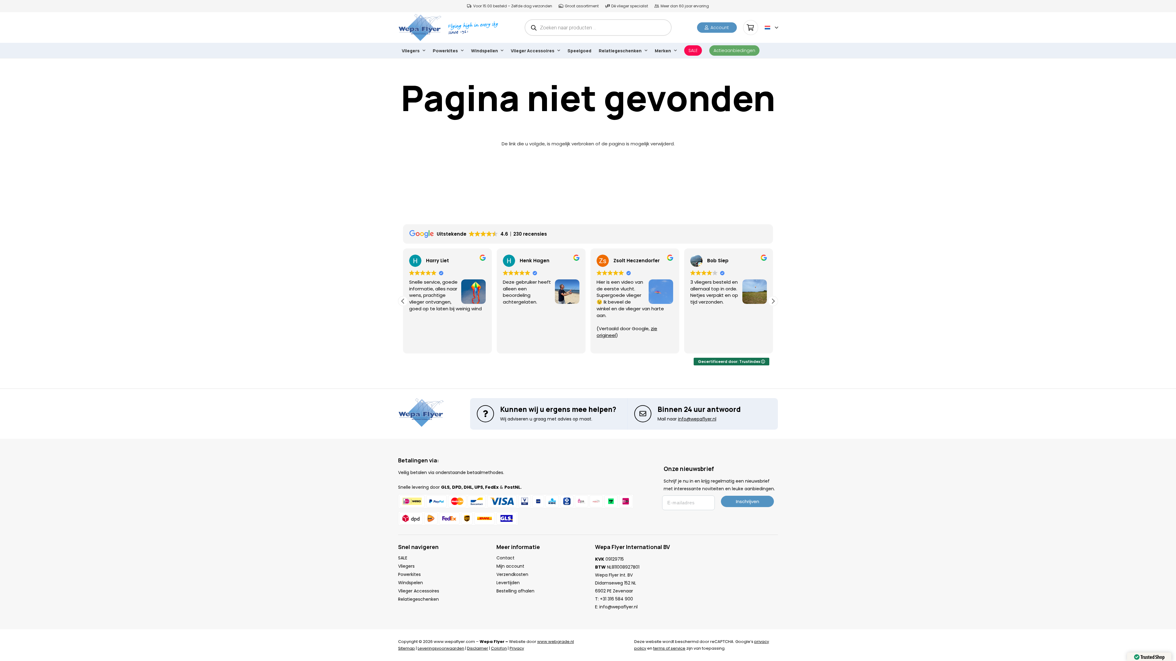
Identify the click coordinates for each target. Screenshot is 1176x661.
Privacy (517, 648)
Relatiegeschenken (418, 599)
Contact (505, 558)
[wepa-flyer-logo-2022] (420, 27)
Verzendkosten (512, 574)
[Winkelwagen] (751, 28)
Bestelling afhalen (515, 591)
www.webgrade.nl (555, 641)
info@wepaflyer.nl (618, 607)
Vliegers (406, 566)
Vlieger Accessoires (418, 591)
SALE (402, 558)
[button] (771, 27)
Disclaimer (477, 648)
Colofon (499, 648)
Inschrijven (747, 501)
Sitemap (406, 648)
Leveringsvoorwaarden (441, 648)
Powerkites (409, 574)
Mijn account (510, 566)
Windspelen (410, 583)
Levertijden (508, 583)
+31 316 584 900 (616, 599)
